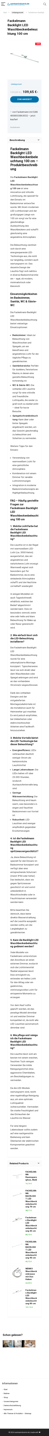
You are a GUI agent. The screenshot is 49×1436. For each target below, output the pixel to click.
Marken (7, 1393)
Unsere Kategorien (11, 1401)
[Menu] (3, 4)
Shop (6, 1397)
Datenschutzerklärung (12, 1405)
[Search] (45, 4)
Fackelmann (15, 127)
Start (5, 13)
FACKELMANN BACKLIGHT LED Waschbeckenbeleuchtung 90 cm (31, 1250)
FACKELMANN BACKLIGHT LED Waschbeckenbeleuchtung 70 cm (31, 1198)
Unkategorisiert (17, 13)
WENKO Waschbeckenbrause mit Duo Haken (31, 1274)
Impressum (8, 1409)
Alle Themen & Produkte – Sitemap (17, 1413)
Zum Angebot (24, 99)
